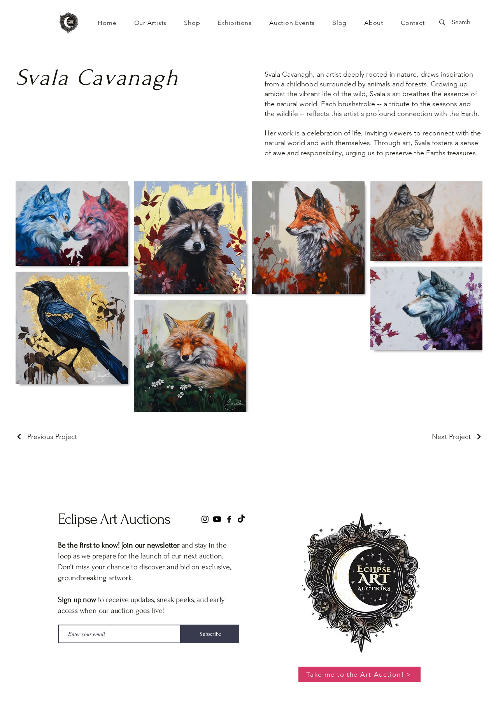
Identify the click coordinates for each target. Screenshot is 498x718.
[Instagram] (205, 519)
